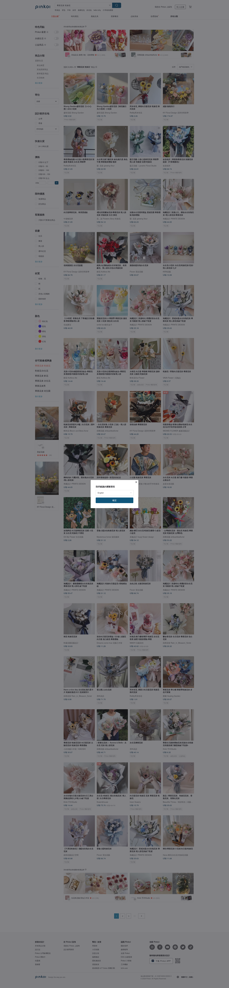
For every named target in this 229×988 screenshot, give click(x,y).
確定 (114, 500)
